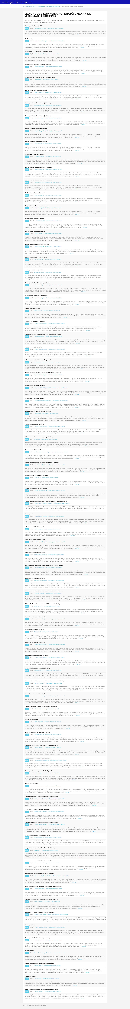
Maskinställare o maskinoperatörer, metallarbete (49, 6)
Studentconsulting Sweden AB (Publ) (43, 875)
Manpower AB (38, 53)
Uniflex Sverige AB (39, 529)
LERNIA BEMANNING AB (40, 28)
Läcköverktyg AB (38, 773)
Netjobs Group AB (38, 310)
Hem (24, 6)
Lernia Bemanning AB (39, 66)
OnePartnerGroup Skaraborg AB (42, 760)
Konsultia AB (38, 413)
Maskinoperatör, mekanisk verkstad (55, 28)
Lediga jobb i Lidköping (19, 2)
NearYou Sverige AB (39, 92)
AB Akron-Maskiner (38, 965)
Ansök (26, 28)
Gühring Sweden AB (39, 940)
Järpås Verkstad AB (38, 721)
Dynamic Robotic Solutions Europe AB (43, 503)
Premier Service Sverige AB (41, 323)
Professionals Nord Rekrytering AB (42, 387)
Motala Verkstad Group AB (41, 516)
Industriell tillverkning (31, 6)
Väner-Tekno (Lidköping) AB (41, 41)
